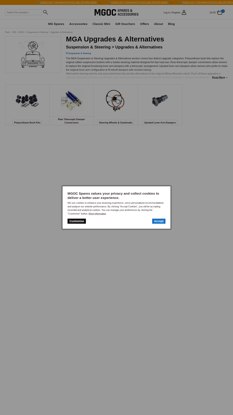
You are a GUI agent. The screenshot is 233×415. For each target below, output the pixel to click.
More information (97, 213)
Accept (159, 221)
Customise (76, 221)
